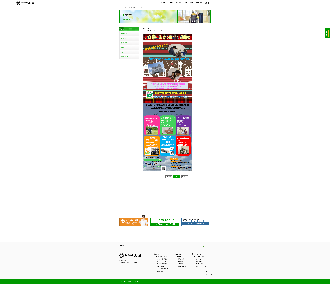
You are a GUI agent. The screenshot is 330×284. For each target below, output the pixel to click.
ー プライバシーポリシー (200, 266)
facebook (211, 271)
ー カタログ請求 (198, 259)
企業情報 (178, 254)
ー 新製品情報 (180, 259)
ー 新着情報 (180, 261)
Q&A (191, 3)
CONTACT (199, 3)
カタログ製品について (162, 268)
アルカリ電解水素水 (162, 259)
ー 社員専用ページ (181, 266)
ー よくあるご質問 (199, 256)
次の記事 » (184, 176)
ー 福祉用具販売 (160, 266)
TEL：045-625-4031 (125, 265)
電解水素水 (160, 271)
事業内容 (170, 3)
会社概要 (163, 3)
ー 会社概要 (180, 256)
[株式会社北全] (25, 3)
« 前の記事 (168, 176)
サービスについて (161, 261)
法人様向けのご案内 (162, 264)
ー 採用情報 (180, 264)
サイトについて (197, 254)
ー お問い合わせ (198, 261)
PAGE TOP (206, 246)
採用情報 (178, 3)
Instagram (211, 274)
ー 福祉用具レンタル (161, 256)
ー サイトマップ (198, 264)
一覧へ (176, 176)
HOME (122, 245)
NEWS (185, 3)
